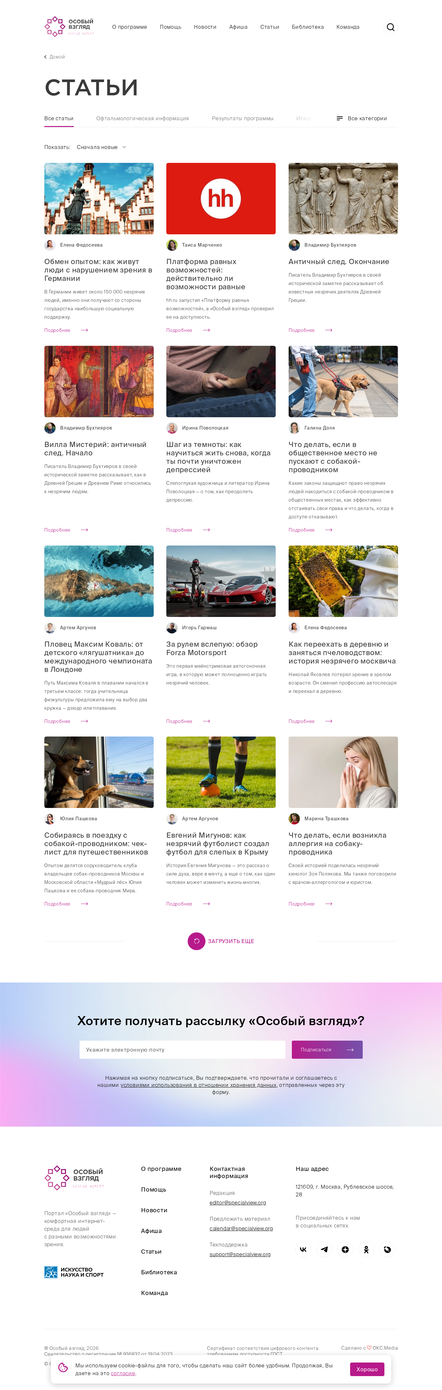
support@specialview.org (240, 1254)
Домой (57, 56)
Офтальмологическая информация (142, 118)
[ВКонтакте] (303, 1249)
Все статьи (59, 118)
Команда (348, 27)
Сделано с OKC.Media (369, 1348)
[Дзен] (345, 1249)
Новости (205, 27)
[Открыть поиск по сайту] (390, 27)
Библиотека (308, 27)
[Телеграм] (324, 1249)
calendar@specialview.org (241, 1228)
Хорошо (367, 1369)
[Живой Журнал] (387, 1249)
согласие (123, 1373)
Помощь (171, 27)
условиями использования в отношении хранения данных (198, 1085)
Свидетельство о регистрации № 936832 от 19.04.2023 (108, 1354)
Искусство (310, 118)
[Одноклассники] (366, 1249)
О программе (129, 27)
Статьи (270, 27)
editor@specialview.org (238, 1202)
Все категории (367, 118)
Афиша (238, 27)
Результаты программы (243, 118)
